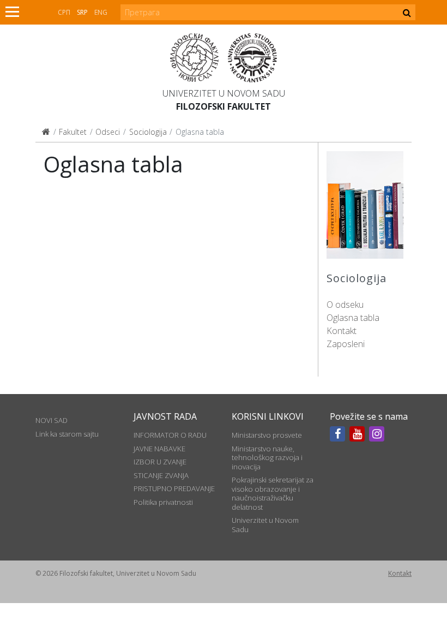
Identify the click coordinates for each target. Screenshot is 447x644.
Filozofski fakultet (223, 106)
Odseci (107, 132)
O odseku (345, 305)
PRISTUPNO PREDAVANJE (174, 488)
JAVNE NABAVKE (159, 449)
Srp (82, 12)
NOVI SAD (51, 420)
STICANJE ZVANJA (161, 475)
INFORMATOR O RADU (170, 435)
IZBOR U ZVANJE (160, 462)
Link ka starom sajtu (67, 434)
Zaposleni (346, 344)
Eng (100, 12)
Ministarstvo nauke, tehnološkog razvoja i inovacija (267, 458)
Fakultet (73, 132)
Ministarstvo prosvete (267, 435)
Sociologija (148, 132)
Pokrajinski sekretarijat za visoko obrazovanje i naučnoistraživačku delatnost (272, 493)
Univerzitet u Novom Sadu (223, 93)
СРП (64, 12)
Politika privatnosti (163, 502)
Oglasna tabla (353, 318)
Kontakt (342, 331)
